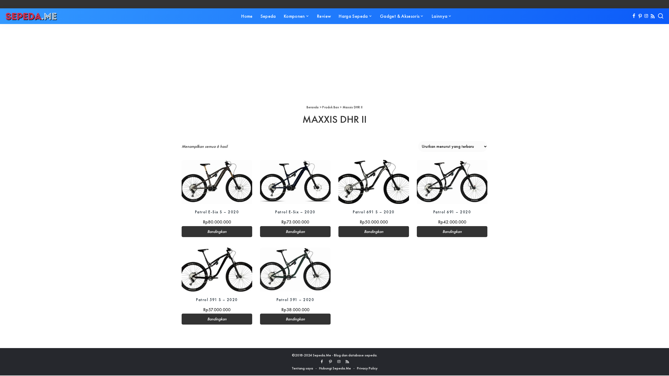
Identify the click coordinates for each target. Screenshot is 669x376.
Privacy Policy (367, 368)
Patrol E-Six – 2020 (295, 211)
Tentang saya (302, 368)
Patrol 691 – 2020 (452, 211)
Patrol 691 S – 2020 (374, 211)
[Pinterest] (640, 16)
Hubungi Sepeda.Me (335, 368)
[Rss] (652, 16)
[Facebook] (634, 16)
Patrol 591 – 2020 (295, 299)
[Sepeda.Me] (31, 16)
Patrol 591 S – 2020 (217, 299)
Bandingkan (217, 231)
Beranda (313, 107)
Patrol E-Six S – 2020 (217, 211)
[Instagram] (646, 16)
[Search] (661, 16)
